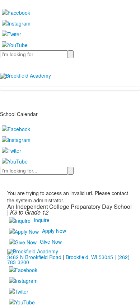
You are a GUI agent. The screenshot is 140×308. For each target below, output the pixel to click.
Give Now (51, 241)
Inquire (42, 220)
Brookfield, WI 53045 (89, 257)
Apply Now (54, 230)
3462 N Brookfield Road (34, 257)
